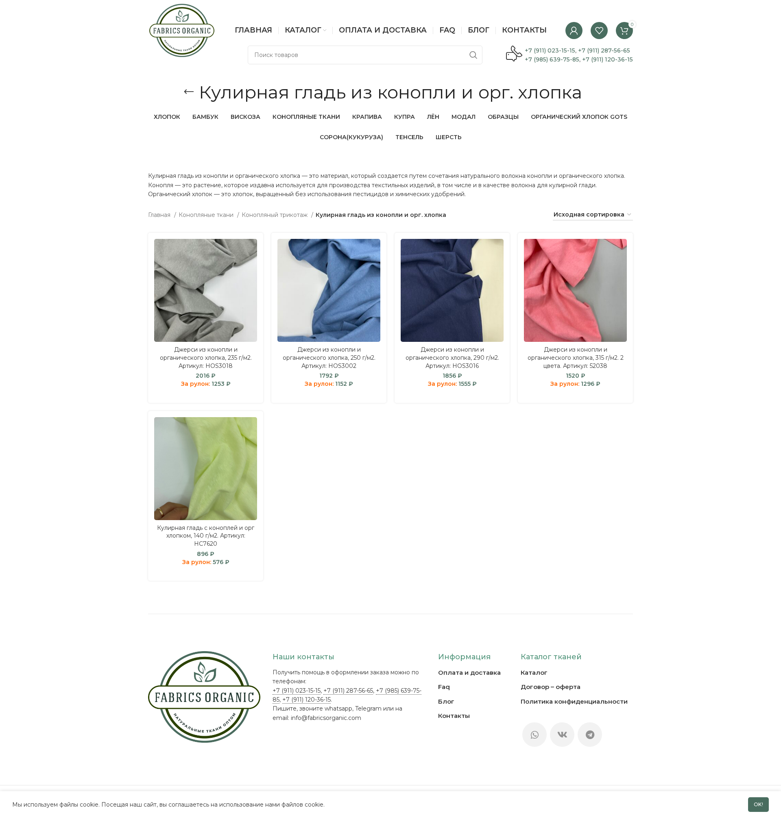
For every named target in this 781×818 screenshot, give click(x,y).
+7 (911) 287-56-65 (604, 50)
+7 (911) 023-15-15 (550, 50)
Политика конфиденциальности (574, 701)
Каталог (534, 672)
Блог (446, 701)
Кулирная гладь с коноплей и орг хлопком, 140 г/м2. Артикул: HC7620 (205, 535)
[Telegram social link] (590, 734)
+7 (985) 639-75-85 (552, 59)
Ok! (759, 804)
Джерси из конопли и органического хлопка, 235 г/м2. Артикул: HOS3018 (206, 357)
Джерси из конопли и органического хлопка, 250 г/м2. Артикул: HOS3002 (329, 357)
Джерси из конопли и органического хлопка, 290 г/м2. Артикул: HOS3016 (452, 357)
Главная (160, 215)
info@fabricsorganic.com (326, 718)
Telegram (368, 708)
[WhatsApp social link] (534, 734)
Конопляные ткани (207, 215)
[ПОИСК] (473, 55)
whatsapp (338, 708)
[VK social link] (562, 734)
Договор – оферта (550, 687)
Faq (444, 687)
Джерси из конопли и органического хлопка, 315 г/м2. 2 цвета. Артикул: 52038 (576, 357)
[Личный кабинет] (574, 30)
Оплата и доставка (469, 672)
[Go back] (189, 92)
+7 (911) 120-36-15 (607, 59)
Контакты (454, 716)
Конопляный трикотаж (275, 215)
